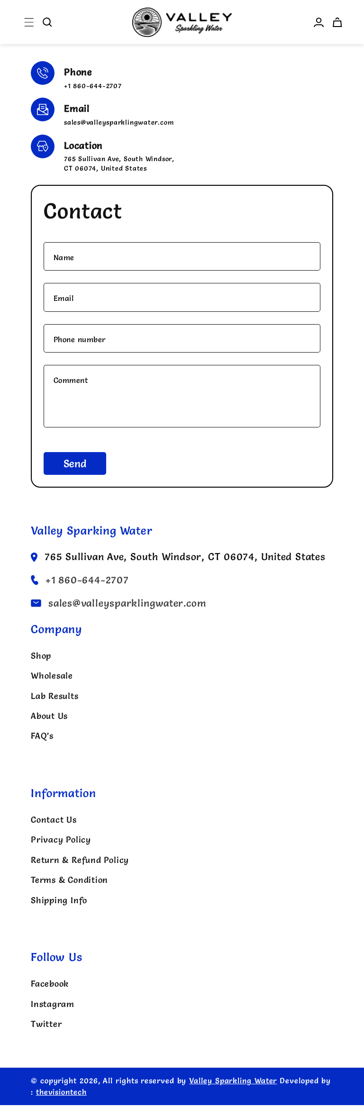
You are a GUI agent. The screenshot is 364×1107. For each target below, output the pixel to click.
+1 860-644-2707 (93, 86)
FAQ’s (42, 735)
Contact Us (54, 819)
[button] (29, 22)
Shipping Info (59, 900)
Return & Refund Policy (80, 859)
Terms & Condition (69, 879)
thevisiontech (61, 1092)
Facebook (50, 983)
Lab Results (55, 695)
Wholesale (52, 675)
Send (75, 463)
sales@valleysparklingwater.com (118, 122)
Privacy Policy (61, 839)
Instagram (52, 1003)
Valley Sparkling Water (233, 1080)
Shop (41, 655)
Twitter (46, 1023)
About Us (49, 715)
